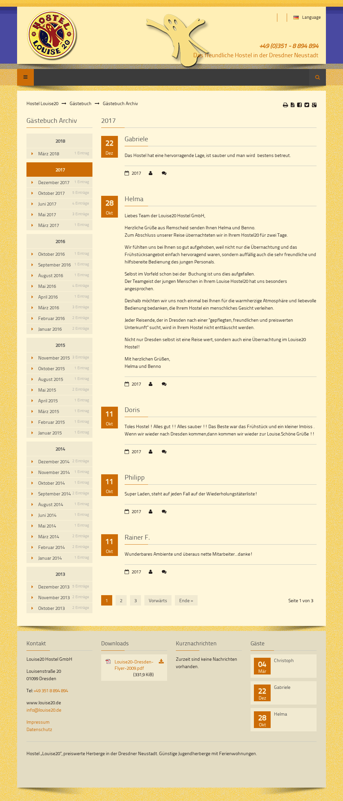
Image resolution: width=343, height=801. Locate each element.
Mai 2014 (63, 526)
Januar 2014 (63, 558)
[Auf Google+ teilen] (314, 104)
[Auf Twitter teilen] (306, 104)
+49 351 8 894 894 (51, 690)
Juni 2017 (63, 204)
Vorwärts (158, 600)
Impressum (38, 722)
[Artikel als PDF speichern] (292, 104)
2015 (60, 345)
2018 (60, 141)
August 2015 (63, 379)
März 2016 (63, 307)
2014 (60, 449)
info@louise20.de (43, 710)
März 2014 (63, 536)
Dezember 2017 (63, 182)
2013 (60, 574)
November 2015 (63, 357)
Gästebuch (80, 103)
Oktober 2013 (63, 608)
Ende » (186, 600)
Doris (132, 409)
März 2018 (63, 153)
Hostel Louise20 (42, 103)
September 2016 (63, 264)
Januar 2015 (63, 432)
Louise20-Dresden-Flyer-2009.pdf (134, 667)
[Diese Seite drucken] (285, 104)
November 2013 (63, 597)
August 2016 (63, 275)
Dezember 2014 (63, 461)
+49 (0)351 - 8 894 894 (289, 45)
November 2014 (63, 472)
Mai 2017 (63, 214)
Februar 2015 (63, 422)
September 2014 (63, 493)
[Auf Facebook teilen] (299, 104)
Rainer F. (137, 537)
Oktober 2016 (63, 254)
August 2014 (63, 504)
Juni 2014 (63, 515)
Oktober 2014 (63, 483)
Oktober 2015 (63, 368)
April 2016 (63, 297)
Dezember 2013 (63, 586)
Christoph (284, 660)
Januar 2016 (63, 329)
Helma (134, 198)
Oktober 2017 (63, 193)
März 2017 (63, 225)
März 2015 (63, 411)
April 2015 (63, 400)
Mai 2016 (63, 286)
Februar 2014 (63, 547)
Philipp (135, 477)
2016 (60, 241)
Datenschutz (39, 729)
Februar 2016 (63, 318)
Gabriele (136, 138)
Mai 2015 (63, 390)
